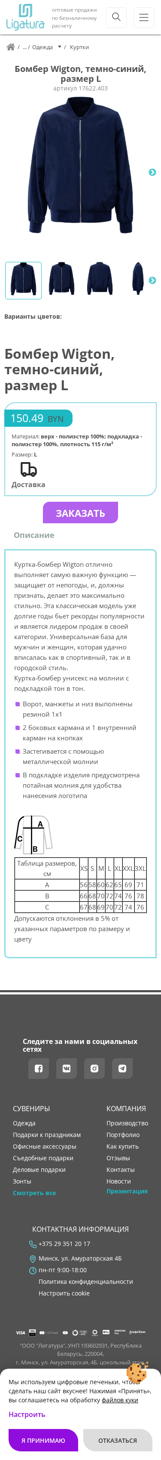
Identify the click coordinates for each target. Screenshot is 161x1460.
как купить (122, 1146)
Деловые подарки (39, 1169)
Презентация (127, 1191)
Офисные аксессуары (44, 1146)
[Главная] (10, 47)
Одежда (24, 1123)
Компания (126, 1108)
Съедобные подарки (43, 1158)
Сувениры (31, 1108)
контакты (120, 1169)
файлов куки (120, 1400)
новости (118, 1181)
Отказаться (117, 1440)
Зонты (22, 1181)
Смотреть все (34, 1193)
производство (127, 1123)
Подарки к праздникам (47, 1134)
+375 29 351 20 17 (64, 1243)
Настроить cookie (64, 1293)
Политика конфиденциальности (86, 1281)
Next (152, 172)
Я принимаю (43, 1440)
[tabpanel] (80, 172)
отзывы (118, 1158)
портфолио (123, 1134)
